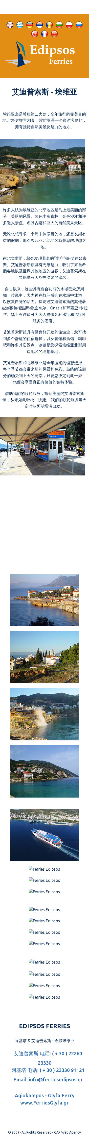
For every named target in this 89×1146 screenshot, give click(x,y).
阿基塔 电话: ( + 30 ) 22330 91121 (47, 1070)
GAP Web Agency (67, 1132)
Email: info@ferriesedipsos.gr (47, 1079)
